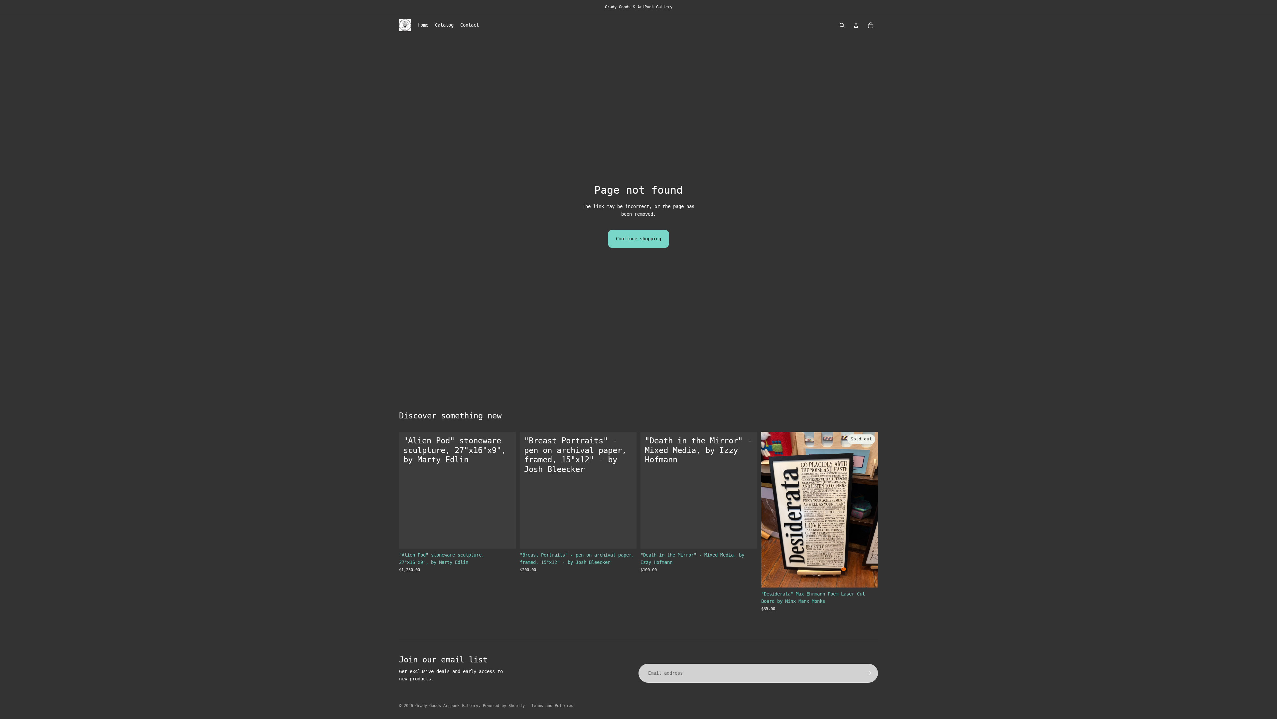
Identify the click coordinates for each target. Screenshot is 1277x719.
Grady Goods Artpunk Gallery (446, 705)
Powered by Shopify (504, 705)
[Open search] (842, 25)
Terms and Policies (552, 705)
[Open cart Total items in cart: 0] (870, 25)
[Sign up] (868, 673)
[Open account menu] (856, 25)
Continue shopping (638, 238)
